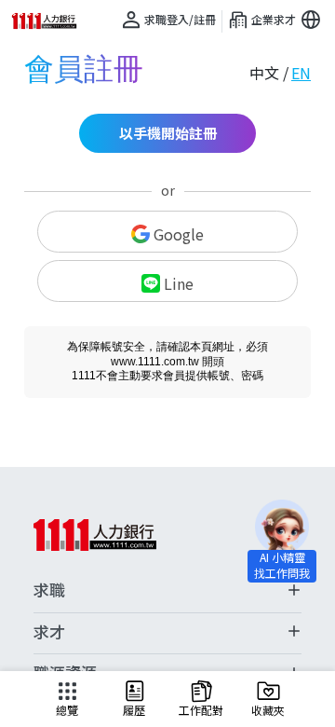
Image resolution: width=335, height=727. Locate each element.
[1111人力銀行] (50, 21)
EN (301, 73)
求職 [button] (49, 590)
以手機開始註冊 (168, 133)
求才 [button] (49, 632)
